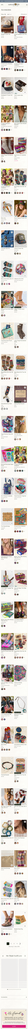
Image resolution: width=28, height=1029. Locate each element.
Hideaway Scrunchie (18, 278)
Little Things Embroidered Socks (7, 156)
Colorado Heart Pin (5, 248)
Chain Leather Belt (18, 95)
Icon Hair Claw (17, 434)
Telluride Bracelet (5, 774)
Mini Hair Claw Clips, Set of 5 (20, 807)
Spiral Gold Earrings (5, 868)
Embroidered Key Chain (6, 403)
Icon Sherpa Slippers (19, 619)
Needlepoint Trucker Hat (6, 95)
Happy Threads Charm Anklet (19, 310)
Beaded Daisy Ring (18, 929)
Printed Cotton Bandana (6, 63)
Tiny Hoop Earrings (5, 526)
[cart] (26, 4)
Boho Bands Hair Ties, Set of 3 (20, 373)
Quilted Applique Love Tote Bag (20, 35)
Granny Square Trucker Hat (20, 218)
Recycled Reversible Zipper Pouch (7, 310)
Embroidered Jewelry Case (20, 744)
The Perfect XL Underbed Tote (20, 156)
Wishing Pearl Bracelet (19, 403)
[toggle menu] (2, 4)
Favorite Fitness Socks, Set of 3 (7, 652)
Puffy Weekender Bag (6, 714)
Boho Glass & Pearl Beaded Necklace (20, 124)
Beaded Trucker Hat (5, 34)
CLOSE (14, 1026)
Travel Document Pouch (6, 340)
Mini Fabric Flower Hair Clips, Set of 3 (6, 807)
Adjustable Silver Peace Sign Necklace (6, 557)
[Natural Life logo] (14, 4)
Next (20, 943)
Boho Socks (3, 744)
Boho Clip (3, 218)
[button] (3, 956)
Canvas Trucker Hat (18, 248)
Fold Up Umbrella (18, 682)
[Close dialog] (25, 1010)
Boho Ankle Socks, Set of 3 (7, 278)
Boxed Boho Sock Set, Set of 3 (20, 187)
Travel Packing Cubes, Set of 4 (7, 435)
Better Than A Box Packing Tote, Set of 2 (20, 557)
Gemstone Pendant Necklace (18, 715)
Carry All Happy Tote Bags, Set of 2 (20, 589)
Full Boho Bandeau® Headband (18, 64)
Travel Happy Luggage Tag (7, 588)
